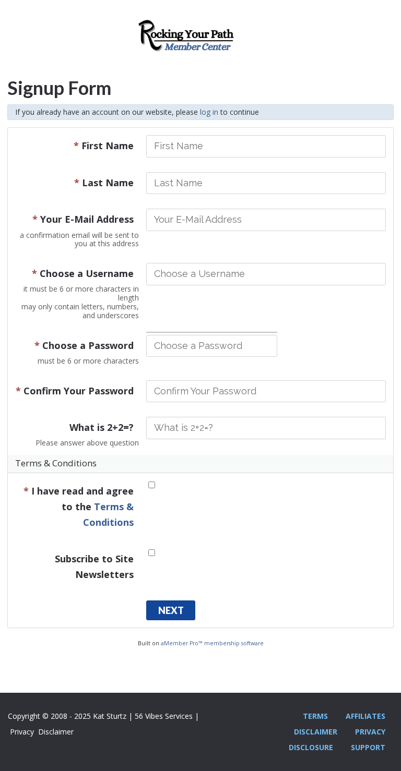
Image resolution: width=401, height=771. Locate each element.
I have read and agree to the (78, 506)
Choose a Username (83, 273)
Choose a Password (84, 345)
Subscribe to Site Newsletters (94, 566)
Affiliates (365, 716)
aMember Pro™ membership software (212, 643)
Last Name (104, 182)
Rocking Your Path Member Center (200, 39)
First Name (104, 145)
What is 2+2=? (101, 427)
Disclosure (311, 747)
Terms (315, 716)
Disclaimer (315, 732)
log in (209, 112)
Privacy (370, 732)
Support (368, 747)
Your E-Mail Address (83, 219)
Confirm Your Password (75, 390)
